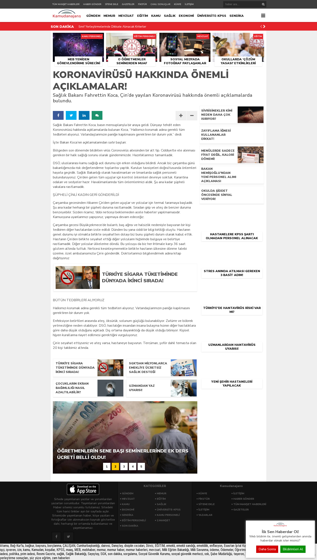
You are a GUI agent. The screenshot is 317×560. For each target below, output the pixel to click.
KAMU (156, 16)
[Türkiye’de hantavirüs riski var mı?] (231, 285)
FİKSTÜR (142, 4)
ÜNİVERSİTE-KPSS (211, 16)
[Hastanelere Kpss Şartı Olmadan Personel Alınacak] (231, 212)
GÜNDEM (93, 16)
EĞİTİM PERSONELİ (134, 520)
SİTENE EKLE (111, 4)
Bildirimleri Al (293, 549)
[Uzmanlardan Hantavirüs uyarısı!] (231, 322)
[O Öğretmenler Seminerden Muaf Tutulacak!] (131, 38)
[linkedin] (84, 115)
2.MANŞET (163, 520)
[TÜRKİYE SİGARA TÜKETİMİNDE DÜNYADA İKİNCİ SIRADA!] (146, 287)
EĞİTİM (142, 16)
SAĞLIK (170, 16)
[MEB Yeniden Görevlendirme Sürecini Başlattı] (78, 38)
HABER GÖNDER (92, 4)
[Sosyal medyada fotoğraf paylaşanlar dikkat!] (184, 38)
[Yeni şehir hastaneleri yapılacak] (231, 359)
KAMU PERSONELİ (168, 515)
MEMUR (109, 16)
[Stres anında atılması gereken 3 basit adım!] (231, 249)
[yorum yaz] (97, 115)
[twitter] (71, 115)
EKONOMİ (186, 16)
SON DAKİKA (130, 525)
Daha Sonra (267, 549)
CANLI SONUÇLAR (160, 4)
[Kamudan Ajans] (280, 526)
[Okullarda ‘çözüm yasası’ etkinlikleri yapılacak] (238, 38)
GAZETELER (128, 4)
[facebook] (58, 115)
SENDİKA (236, 16)
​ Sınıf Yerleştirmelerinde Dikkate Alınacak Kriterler (112, 27)
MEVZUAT (126, 16)
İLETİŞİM (189, 4)
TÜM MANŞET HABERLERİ (66, 4)
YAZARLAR (205, 515)
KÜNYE (177, 4)
